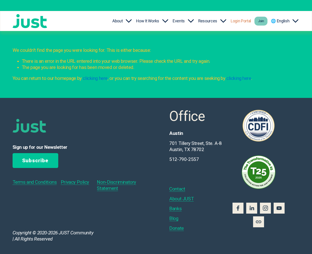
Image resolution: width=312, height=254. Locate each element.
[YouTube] (279, 208)
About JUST (181, 199)
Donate (176, 228)
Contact (177, 189)
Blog (173, 218)
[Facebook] (238, 208)
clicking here (95, 78)
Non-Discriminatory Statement (116, 185)
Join (261, 21)
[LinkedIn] (251, 208)
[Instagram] (265, 208)
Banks (175, 208)
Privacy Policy (75, 182)
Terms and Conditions (35, 182)
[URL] (258, 221)
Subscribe (35, 160)
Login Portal (241, 21)
